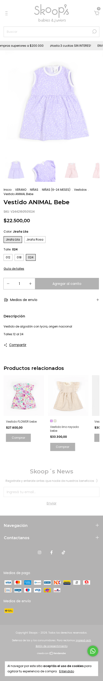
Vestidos (80, 190)
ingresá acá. (83, 640)
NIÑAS (34, 190)
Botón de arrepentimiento (52, 646)
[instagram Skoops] (39, 552)
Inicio (7, 190)
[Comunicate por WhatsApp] (92, 651)
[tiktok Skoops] (63, 552)
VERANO (20, 190)
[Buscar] (94, 31)
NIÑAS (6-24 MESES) (56, 190)
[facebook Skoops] (51, 552)
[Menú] (7, 13)
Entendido (66, 671)
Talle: (11, 249)
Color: (16, 231)
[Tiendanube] (52, 653)
